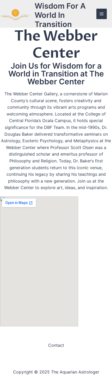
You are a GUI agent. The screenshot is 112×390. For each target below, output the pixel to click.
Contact (56, 345)
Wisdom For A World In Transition (60, 15)
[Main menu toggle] (101, 14)
